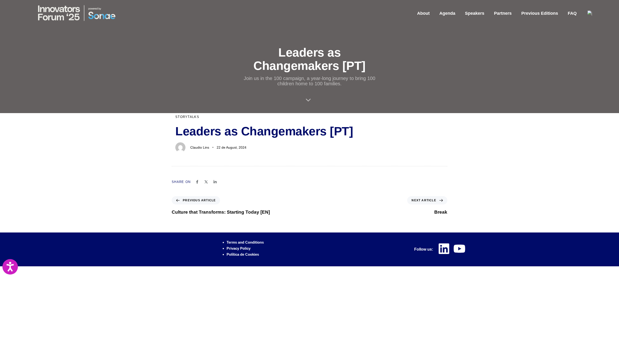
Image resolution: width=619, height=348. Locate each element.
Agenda (447, 13)
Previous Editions (539, 13)
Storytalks (187, 117)
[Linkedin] (444, 249)
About (423, 13)
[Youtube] (459, 249)
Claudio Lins (199, 147)
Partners (503, 13)
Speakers (474, 13)
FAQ (572, 13)
